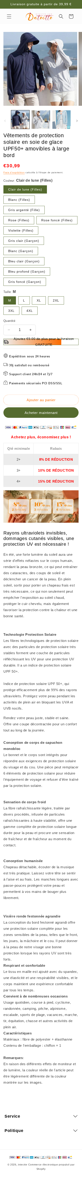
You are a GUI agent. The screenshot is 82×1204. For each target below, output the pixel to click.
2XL (56, 300)
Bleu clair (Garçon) (24, 261)
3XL (11, 311)
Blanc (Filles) (19, 200)
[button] (9, 16)
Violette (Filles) (20, 230)
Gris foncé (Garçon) (24, 282)
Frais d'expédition (14, 172)
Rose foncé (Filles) (57, 220)
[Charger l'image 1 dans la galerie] (20, 119)
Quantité (9, 321)
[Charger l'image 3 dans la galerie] (61, 119)
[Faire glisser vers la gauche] (5, 121)
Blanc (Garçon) (20, 251)
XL (39, 300)
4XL (29, 311)
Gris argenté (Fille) (24, 210)
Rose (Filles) (18, 220)
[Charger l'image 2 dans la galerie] (41, 119)
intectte (22, 1164)
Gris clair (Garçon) (23, 241)
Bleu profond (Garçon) (26, 271)
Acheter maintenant (41, 413)
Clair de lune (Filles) (25, 189)
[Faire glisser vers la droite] (77, 121)
